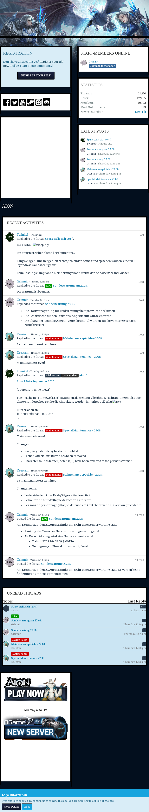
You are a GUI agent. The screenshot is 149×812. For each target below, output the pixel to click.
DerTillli (140, 112)
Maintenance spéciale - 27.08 (103, 169)
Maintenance (20, 639)
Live (14, 616)
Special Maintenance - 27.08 (102, 179)
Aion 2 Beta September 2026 (36, 381)
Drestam (92, 173)
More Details (11, 806)
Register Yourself (36, 75)
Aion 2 (83, 375)
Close (27, 806)
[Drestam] (9, 339)
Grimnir (93, 61)
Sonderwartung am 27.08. (101, 149)
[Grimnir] (9, 286)
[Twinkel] (9, 253)
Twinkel (91, 143)
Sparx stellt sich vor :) (99, 139)
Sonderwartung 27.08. (99, 159)
